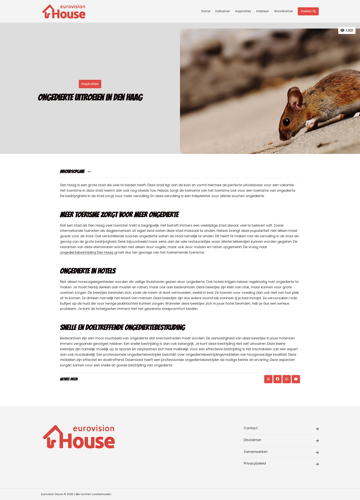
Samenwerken (256, 451)
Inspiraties (243, 11)
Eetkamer (222, 11)
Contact (251, 428)
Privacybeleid (255, 463)
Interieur (262, 11)
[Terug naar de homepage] (63, 11)
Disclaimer (252, 440)
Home (205, 11)
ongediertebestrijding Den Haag (86, 252)
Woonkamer (283, 11)
